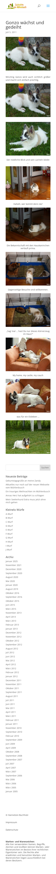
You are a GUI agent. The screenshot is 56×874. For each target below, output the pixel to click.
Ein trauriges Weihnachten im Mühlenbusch (28, 491)
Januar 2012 (12, 676)
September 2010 (14, 731)
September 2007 (14, 759)
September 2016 (14, 597)
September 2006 (14, 775)
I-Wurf (9, 545)
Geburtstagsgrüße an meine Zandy (23, 480)
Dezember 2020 (13, 569)
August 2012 (12, 648)
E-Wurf (9, 529)
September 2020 (14, 573)
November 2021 (14, 565)
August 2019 (12, 589)
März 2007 (11, 771)
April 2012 (11, 664)
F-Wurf (9, 533)
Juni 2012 (10, 656)
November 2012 (14, 636)
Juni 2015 (10, 604)
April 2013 (11, 616)
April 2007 (11, 767)
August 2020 (12, 577)
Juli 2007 (10, 763)
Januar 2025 (12, 561)
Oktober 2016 (12, 593)
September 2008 (14, 755)
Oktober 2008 (12, 751)
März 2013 (11, 620)
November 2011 (14, 684)
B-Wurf (9, 517)
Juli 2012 (10, 652)
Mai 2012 (10, 660)
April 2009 (11, 747)
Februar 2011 (12, 720)
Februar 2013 (12, 624)
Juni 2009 (10, 743)
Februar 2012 (12, 672)
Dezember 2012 (13, 632)
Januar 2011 (12, 724)
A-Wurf (9, 514)
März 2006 (11, 783)
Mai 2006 (10, 779)
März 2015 (11, 608)
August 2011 (12, 696)
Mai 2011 (10, 708)
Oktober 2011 (12, 688)
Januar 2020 (12, 585)
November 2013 (14, 612)
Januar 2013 (12, 628)
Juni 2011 (10, 704)
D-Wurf (9, 525)
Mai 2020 (10, 581)
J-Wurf (9, 549)
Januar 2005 (12, 791)
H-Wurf (9, 541)
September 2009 (14, 739)
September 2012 (14, 644)
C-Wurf (9, 521)
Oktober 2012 (12, 640)
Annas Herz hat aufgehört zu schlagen (25, 495)
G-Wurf (9, 537)
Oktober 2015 (12, 601)
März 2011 (11, 716)
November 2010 (14, 728)
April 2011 (11, 712)
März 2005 (11, 787)
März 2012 (11, 668)
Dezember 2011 (13, 680)
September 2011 (14, 692)
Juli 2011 (10, 700)
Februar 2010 (12, 735)
